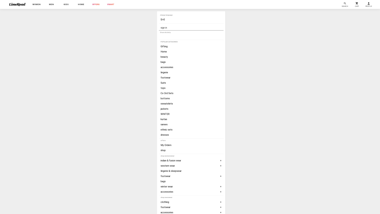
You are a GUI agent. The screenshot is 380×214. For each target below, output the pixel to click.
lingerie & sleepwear (171, 171)
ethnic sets (166, 129)
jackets (164, 108)
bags (163, 62)
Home (164, 51)
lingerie (164, 72)
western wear (168, 165)
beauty (164, 56)
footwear (165, 77)
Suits (163, 82)
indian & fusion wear (171, 160)
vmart (110, 4)
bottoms (165, 98)
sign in (164, 27)
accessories (167, 67)
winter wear (167, 186)
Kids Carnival (167, 36)
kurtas (164, 119)
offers (96, 4)
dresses (165, 134)
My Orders (166, 145)
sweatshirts (167, 103)
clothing (165, 202)
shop (163, 150)
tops (163, 88)
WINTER (165, 114)
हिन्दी (163, 19)
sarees (164, 124)
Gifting (164, 46)
